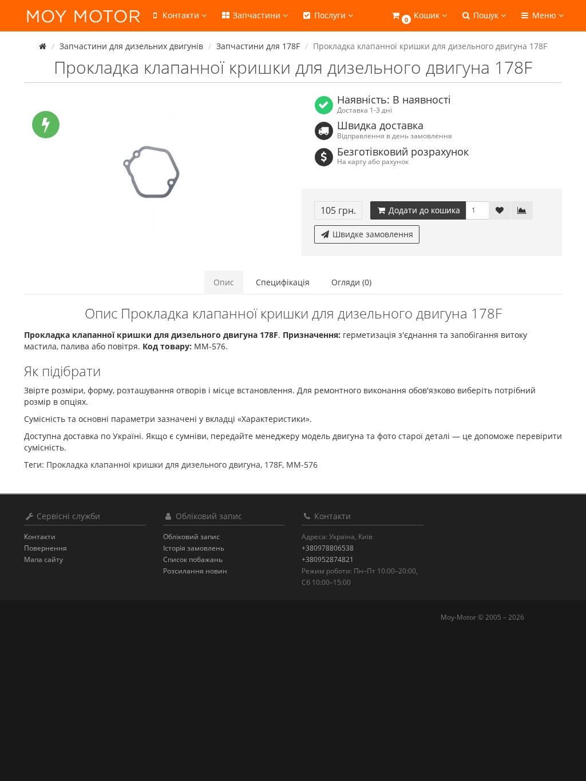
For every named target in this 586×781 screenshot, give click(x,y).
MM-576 (302, 464)
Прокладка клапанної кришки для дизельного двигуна (153, 464)
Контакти (40, 536)
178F (273, 464)
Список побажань (193, 559)
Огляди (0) (351, 282)
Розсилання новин (195, 571)
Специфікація (283, 282)
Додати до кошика (423, 210)
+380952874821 (328, 559)
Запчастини (257, 15)
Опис (223, 282)
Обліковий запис (191, 536)
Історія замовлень (193, 548)
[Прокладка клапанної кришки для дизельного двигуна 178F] (154, 168)
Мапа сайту (43, 559)
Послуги (330, 15)
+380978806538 (328, 548)
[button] (418, 15)
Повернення (45, 548)
